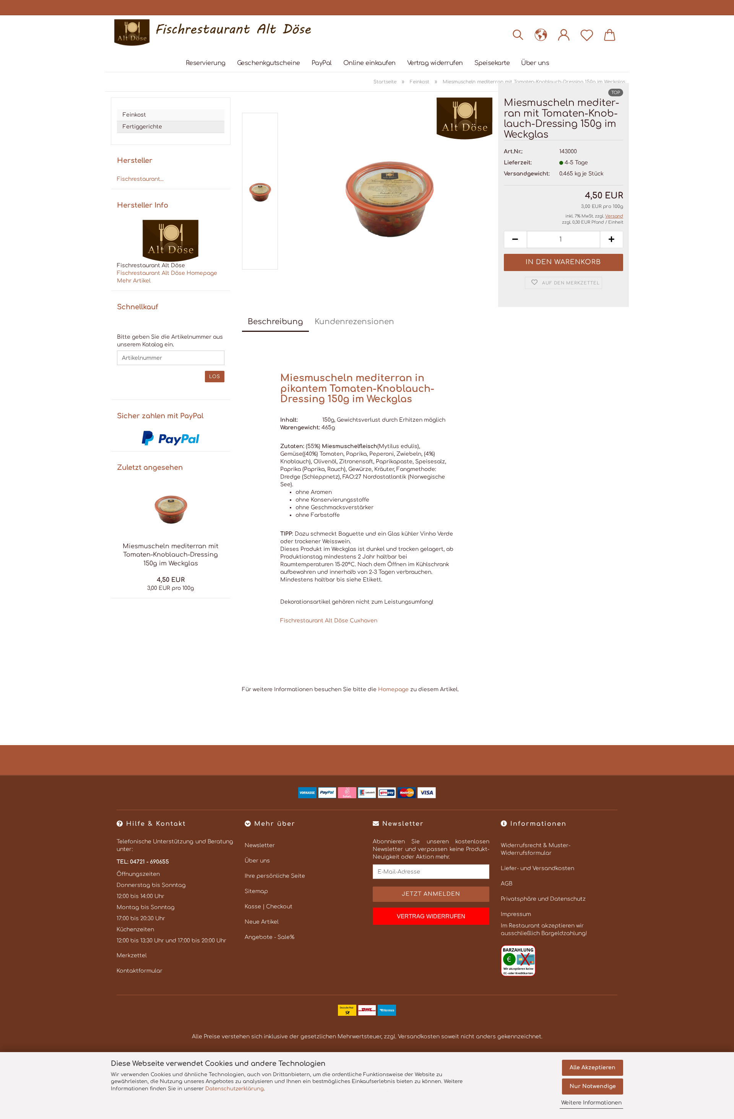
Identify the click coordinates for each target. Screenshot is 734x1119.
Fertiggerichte (142, 127)
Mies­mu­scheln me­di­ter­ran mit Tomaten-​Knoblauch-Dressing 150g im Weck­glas (170, 555)
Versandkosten (419, 1036)
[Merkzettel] (586, 34)
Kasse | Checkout (268, 906)
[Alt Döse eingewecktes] (212, 32)
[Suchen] (518, 34)
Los (214, 376)
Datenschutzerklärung (234, 1088)
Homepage (393, 689)
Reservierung (206, 63)
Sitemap (256, 891)
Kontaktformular (139, 971)
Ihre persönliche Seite (275, 876)
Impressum (516, 914)
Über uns (535, 63)
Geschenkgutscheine (268, 63)
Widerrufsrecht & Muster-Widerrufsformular (535, 849)
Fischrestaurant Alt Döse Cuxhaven (328, 621)
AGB (506, 884)
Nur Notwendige (593, 1086)
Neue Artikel (262, 922)
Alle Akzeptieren (592, 1067)
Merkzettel (132, 955)
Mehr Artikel (134, 281)
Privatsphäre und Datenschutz (543, 899)
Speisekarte (492, 63)
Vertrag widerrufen (435, 63)
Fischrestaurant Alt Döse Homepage (167, 273)
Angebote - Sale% (269, 937)
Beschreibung (275, 321)
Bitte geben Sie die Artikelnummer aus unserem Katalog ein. (170, 341)
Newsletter (260, 845)
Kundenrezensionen (354, 321)
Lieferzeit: (518, 163)
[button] (540, 34)
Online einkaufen (369, 63)
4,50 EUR (171, 580)
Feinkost (134, 115)
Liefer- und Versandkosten (537, 868)
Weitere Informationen (591, 1103)
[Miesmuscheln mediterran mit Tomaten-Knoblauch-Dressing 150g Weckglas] (389, 193)
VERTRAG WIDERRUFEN (431, 916)
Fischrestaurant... (140, 179)
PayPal (322, 63)
